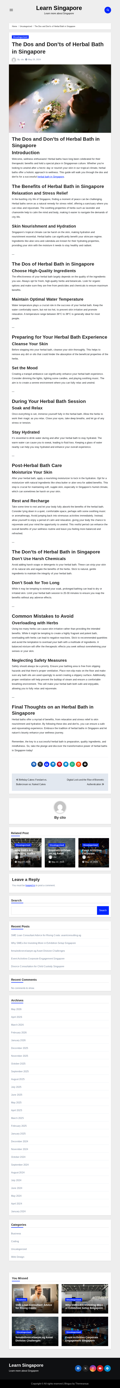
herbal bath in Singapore (50, 176)
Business (16, 1233)
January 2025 (18, 1133)
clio (22, 59)
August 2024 (18, 1172)
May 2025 (16, 1102)
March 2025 (17, 1118)
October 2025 (18, 1063)
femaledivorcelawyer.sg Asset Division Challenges (38, 951)
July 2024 (16, 1180)
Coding (15, 1241)
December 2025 (19, 1048)
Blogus (68, 1383)
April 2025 (16, 1110)
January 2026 (18, 1040)
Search (16, 900)
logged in (30, 885)
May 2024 (16, 1196)
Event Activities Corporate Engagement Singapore (38, 958)
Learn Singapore (59, 8)
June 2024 (16, 1188)
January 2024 (18, 1211)
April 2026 (16, 1017)
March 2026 (17, 1025)
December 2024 (19, 1141)
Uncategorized (20, 37)
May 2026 (16, 1009)
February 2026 (19, 1032)
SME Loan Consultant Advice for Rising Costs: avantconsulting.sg (46, 935)
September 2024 (20, 1165)
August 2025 (18, 1079)
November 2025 (19, 1056)
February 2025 (19, 1126)
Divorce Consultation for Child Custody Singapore (37, 966)
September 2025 (20, 1071)
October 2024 (18, 1157)
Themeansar (81, 1383)
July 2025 (16, 1087)
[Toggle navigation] (11, 10)
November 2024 (19, 1149)
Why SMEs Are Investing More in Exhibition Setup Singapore (43, 943)
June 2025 (16, 1095)
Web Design (17, 1257)
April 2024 (16, 1203)
